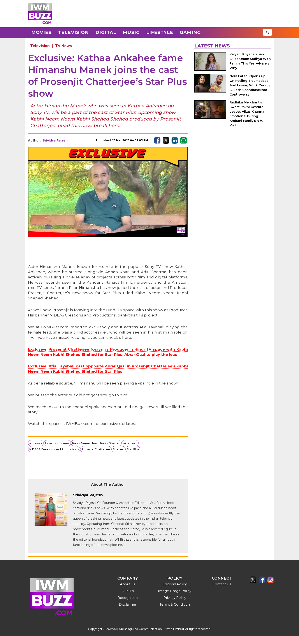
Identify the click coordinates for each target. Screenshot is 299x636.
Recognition (128, 598)
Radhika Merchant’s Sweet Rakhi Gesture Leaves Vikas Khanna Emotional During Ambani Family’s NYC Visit (247, 113)
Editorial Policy (175, 584)
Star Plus (133, 449)
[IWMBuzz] (40, 13)
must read (130, 443)
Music (131, 32)
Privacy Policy (175, 598)
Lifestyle (159, 32)
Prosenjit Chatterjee (95, 449)
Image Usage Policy (174, 591)
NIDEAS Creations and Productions (54, 449)
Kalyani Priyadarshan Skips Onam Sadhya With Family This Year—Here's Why (250, 61)
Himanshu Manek (57, 443)
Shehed (118, 449)
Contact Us (222, 584)
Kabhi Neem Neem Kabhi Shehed (96, 443)
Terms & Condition (175, 604)
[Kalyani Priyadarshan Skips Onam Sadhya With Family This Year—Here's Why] (210, 61)
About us (127, 584)
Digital (105, 32)
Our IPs (127, 591)
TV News (63, 46)
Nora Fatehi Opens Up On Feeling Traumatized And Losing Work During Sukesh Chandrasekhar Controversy (250, 85)
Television (73, 32)
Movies (41, 32)
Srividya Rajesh (55, 140)
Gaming (190, 32)
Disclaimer (127, 604)
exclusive (35, 443)
